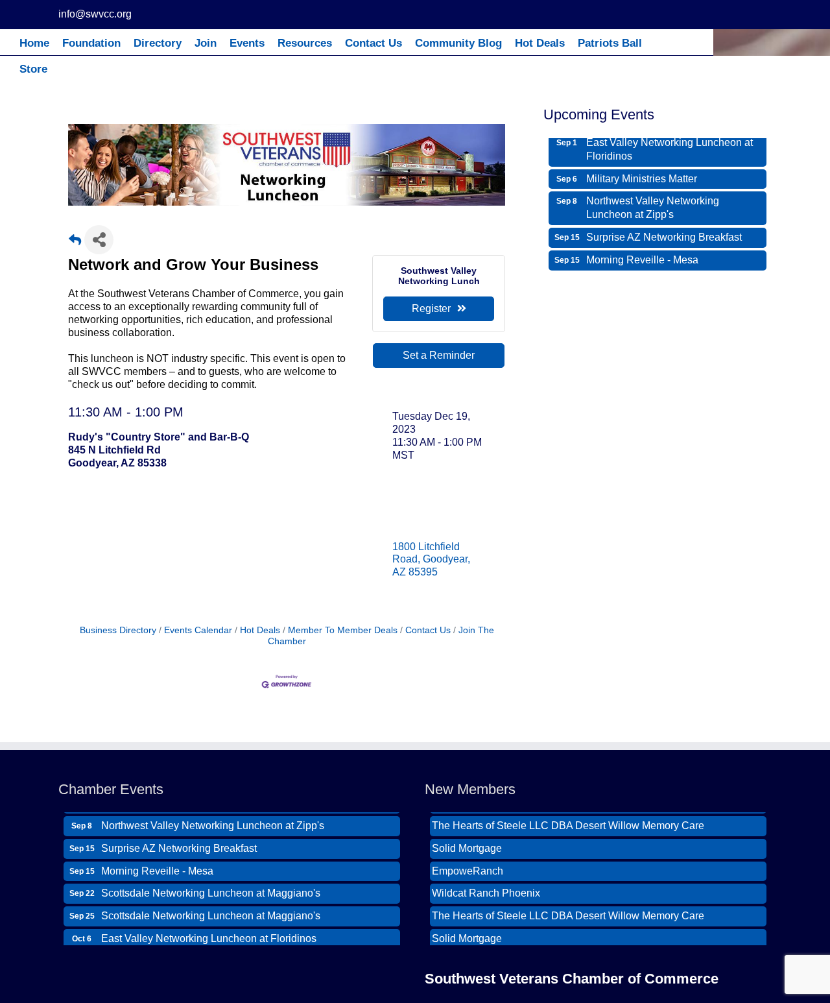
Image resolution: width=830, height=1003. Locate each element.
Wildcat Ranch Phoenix (486, 889)
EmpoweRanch (467, 867)
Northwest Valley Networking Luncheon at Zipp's (652, 203)
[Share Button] (98, 239)
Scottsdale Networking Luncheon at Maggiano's (210, 889)
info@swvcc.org (95, 13)
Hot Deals (260, 630)
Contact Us (428, 630)
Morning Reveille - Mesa (642, 255)
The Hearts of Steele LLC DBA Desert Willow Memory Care (568, 821)
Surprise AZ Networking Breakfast (664, 233)
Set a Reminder (439, 355)
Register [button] (431, 308)
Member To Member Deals (342, 630)
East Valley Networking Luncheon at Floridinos (669, 145)
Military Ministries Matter (641, 174)
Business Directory (118, 630)
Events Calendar (198, 630)
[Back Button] (75, 243)
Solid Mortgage (467, 844)
